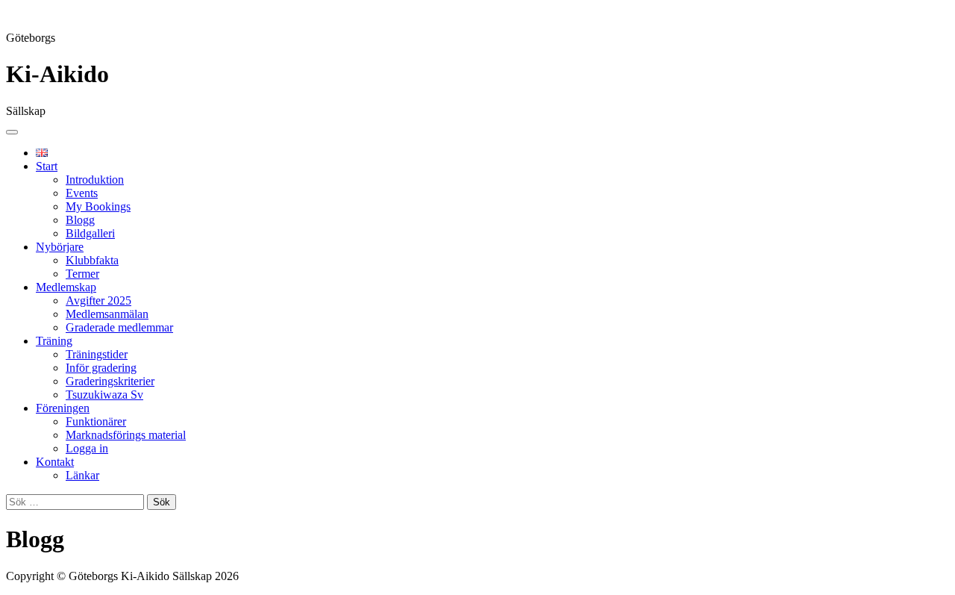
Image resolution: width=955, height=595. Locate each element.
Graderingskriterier (110, 381)
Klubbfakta (92, 260)
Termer (82, 273)
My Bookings (98, 206)
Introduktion (95, 179)
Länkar (82, 475)
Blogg (80, 220)
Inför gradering (101, 367)
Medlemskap (66, 287)
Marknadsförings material (126, 435)
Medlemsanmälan (107, 314)
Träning (54, 340)
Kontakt (55, 461)
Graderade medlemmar (119, 327)
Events (82, 193)
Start (46, 166)
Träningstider (97, 354)
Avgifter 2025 (98, 300)
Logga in (87, 448)
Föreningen (63, 408)
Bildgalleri (90, 233)
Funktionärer (96, 421)
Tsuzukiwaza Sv (104, 394)
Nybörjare (60, 246)
